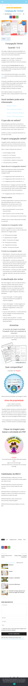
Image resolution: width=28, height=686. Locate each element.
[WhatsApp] (17, 17)
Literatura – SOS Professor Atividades (15, 116)
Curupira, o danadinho (14, 578)
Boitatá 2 (11, 565)
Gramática (20, 539)
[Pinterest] (14, 17)
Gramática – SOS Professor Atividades (15, 113)
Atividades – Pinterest (12, 105)
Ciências (2, 595)
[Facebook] (11, 17)
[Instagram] (14, 677)
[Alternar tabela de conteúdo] (7, 39)
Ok (14, 684)
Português (7, 5)
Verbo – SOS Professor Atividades (14, 109)
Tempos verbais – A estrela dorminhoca (20, 556)
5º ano (7, 539)
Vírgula (10, 571)
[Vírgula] (4, 573)
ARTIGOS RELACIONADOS (10, 562)
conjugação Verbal (12, 539)
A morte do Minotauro (14, 584)
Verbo (11, 5)
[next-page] (4, 597)
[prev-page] (2, 597)
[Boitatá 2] (4, 566)
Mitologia (2, 589)
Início (2, 5)
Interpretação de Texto (17, 7)
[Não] (26, 681)
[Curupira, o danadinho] (4, 579)
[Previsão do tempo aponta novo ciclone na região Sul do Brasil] (4, 592)
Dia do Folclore (3, 569)
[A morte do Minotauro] (4, 586)
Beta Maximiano (8, 13)
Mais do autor (19, 562)
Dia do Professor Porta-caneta (6, 556)
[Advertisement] (14, 522)
